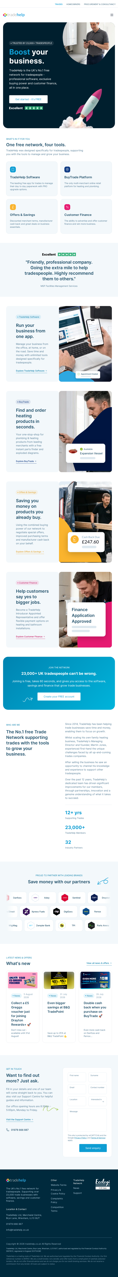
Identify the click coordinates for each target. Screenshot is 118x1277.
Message (74, 1111)
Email (72, 1087)
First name (74, 1075)
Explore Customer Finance (29, 636)
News (76, 1188)
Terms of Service (98, 1137)
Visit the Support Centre (18, 1119)
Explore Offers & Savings (28, 551)
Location (73, 1099)
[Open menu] (112, 15)
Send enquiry (93, 1148)
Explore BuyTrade (25, 461)
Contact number (97, 1087)
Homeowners (73, 4)
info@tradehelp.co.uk (17, 1229)
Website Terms (58, 1184)
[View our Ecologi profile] (103, 1188)
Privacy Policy (80, 1137)
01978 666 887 (20, 1130)
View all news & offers (98, 963)
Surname (94, 1075)
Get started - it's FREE (28, 99)
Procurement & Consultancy (100, 4)
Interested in (96, 1099)
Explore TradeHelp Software (30, 370)
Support (77, 1192)
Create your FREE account (59, 696)
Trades (59, 4)
